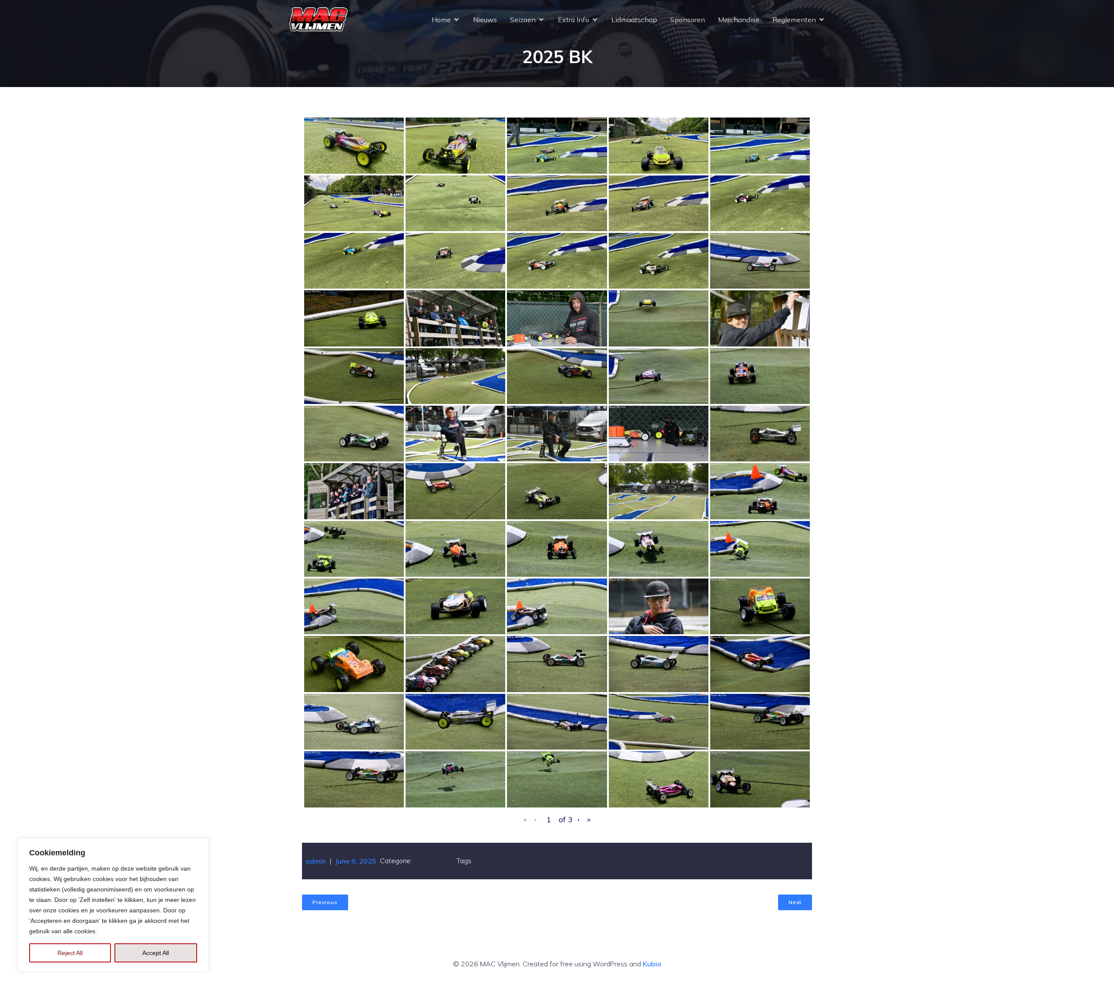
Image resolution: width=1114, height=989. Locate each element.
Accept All (155, 952)
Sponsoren (687, 19)
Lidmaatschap (634, 19)
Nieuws (485, 19)
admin (315, 861)
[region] (113, 905)
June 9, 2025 (355, 861)
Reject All (70, 952)
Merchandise (738, 19)
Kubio (652, 963)
